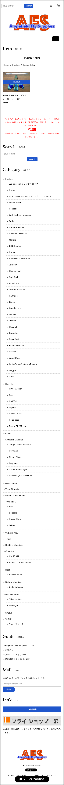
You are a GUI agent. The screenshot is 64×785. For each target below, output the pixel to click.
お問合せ (9, 650)
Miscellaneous (12, 594)
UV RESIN (14, 556)
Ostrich (12, 320)
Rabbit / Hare (15, 413)
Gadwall (13, 327)
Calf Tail (13, 401)
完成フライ (10, 619)
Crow (11, 376)
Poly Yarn (13, 463)
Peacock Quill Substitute (20, 475)
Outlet (8, 433)
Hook (7, 570)
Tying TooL (10, 502)
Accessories (11, 483)
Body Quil (13, 605)
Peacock (13, 209)
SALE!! (8, 613)
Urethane (13, 451)
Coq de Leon (15, 308)
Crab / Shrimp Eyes (18, 469)
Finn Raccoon (15, 389)
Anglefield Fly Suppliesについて (20, 645)
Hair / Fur (9, 384)
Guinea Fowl (15, 271)
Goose (12, 302)
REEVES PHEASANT (19, 233)
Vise (11, 506)
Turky (11, 221)
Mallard (12, 240)
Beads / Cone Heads (15, 495)
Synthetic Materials (14, 440)
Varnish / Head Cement (20, 562)
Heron (12, 190)
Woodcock (14, 283)
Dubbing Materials (13, 545)
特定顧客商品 (11, 532)
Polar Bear (14, 420)
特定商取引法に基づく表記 (17, 659)
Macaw (12, 314)
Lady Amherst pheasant (20, 215)
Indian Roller (15, 202)
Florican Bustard (17, 345)
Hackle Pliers (15, 519)
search (29, 6)
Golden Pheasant (17, 289)
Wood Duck (14, 358)
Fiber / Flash (15, 457)
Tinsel (8, 539)
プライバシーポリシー (15, 654)
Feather (16, 65)
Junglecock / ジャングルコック (23, 184)
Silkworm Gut (15, 599)
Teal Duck (13, 277)
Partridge (13, 296)
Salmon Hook (15, 574)
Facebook (32, 709)
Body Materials (16, 587)
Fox (11, 395)
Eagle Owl (14, 339)
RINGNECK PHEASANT (20, 258)
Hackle (12, 252)
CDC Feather (15, 246)
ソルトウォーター (17, 624)
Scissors (13, 513)
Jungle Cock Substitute (20, 444)
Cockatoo (13, 333)
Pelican (12, 351)
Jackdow (13, 265)
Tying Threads (12, 489)
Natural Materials (13, 582)
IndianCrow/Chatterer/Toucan (23, 364)
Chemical (9, 551)
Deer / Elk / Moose (17, 426)
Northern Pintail (16, 227)
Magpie (12, 370)
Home (6, 65)
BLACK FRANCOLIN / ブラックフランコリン (30, 196)
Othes (12, 525)
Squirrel (12, 407)
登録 (9, 689)
